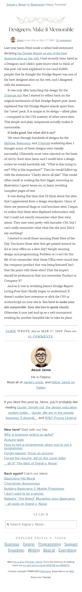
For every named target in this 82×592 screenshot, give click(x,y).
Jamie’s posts (33, 382)
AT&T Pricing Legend (60, 418)
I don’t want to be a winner (24, 494)
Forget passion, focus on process (28, 453)
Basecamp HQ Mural (19, 479)
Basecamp (37, 5)
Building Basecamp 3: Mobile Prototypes (34, 489)
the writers (18, 562)
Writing (34, 550)
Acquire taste (14, 440)
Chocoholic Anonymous (22, 484)
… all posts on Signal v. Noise (25, 504)
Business (11, 544)
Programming (49, 544)
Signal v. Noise (16, 5)
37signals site (13, 95)
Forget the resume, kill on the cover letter (35, 458)
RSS (72, 571)
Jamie (20, 40)
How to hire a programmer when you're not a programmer (38, 446)
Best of (49, 550)
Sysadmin (16, 550)
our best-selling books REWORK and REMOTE (46, 565)
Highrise (9, 143)
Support (71, 544)
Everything (67, 550)
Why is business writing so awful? (29, 435)
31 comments (63, 40)
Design (29, 544)
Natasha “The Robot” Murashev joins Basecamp (39, 499)
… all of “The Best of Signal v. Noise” (31, 463)
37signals (44, 143)
